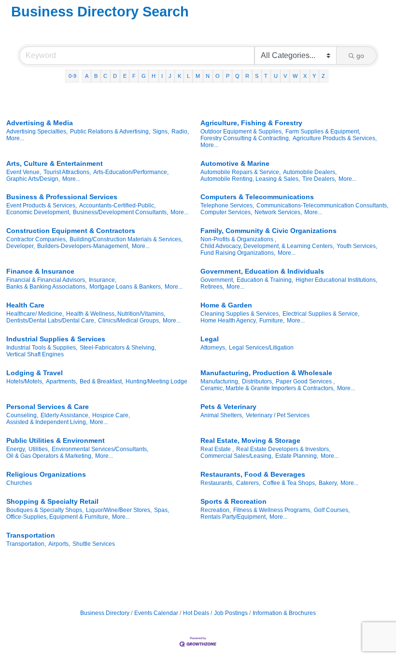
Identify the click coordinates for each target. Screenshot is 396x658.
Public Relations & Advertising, (110, 131)
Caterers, (248, 483)
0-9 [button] (72, 76)
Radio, (180, 131)
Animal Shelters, (221, 415)
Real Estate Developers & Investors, (283, 449)
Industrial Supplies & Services (55, 339)
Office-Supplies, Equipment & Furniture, (58, 516)
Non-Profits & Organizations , (238, 239)
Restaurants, (217, 483)
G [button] (143, 76)
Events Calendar (156, 613)
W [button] (295, 76)
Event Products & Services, (41, 205)
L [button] (188, 76)
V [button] (285, 76)
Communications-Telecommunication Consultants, (322, 205)
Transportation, (26, 544)
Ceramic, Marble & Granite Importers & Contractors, (267, 388)
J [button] (170, 76)
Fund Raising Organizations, (237, 252)
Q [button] (237, 76)
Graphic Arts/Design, (33, 178)
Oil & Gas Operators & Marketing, (49, 456)
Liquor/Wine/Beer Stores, (119, 510)
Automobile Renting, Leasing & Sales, (250, 178)
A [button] (86, 76)
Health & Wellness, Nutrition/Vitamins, (115, 313)
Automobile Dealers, (310, 172)
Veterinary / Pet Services (278, 415)
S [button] (256, 76)
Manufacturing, (220, 381)
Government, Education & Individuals (262, 271)
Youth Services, (357, 246)
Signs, (161, 131)
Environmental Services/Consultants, (100, 449)
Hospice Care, (111, 415)
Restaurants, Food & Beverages (252, 474)
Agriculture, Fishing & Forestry (251, 123)
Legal (209, 339)
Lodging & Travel (34, 373)
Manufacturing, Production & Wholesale (266, 373)
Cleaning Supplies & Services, (240, 313)
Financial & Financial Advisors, (46, 280)
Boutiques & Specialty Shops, (45, 510)
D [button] (115, 76)
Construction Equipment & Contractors (70, 230)
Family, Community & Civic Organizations (268, 230)
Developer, (20, 246)
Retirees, (212, 286)
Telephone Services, (227, 205)
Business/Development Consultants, (120, 212)
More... (15, 138)
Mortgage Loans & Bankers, (125, 286)
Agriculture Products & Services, (335, 138)
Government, (217, 280)
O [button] (217, 76)
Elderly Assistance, (65, 415)
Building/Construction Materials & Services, (126, 239)
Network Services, (278, 212)
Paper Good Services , (305, 381)
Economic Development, (38, 212)
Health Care (25, 305)
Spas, (161, 510)
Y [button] (314, 76)
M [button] (198, 76)
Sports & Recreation (233, 501)
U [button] (276, 76)
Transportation (30, 535)
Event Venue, (23, 172)
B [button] (96, 76)
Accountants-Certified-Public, (117, 205)
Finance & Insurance (40, 271)
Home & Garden (226, 305)
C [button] (105, 76)
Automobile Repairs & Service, (240, 172)
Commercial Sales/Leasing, (236, 456)
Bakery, (328, 483)
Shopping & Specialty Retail (52, 501)
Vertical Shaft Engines (35, 354)
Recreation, (215, 510)
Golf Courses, (332, 510)
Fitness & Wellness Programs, (272, 510)
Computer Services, (226, 212)
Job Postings (231, 613)
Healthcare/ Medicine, (35, 313)
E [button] (125, 76)
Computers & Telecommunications (257, 197)
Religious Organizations (46, 474)
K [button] (179, 76)
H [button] (154, 76)
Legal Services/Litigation (261, 347)
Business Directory (104, 613)
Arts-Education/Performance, (131, 172)
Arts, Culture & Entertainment (54, 163)
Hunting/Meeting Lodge (156, 381)
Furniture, (271, 320)
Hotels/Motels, (24, 381)
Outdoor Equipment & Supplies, (241, 131)
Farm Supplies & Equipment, (322, 131)
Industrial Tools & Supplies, (41, 347)
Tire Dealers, (319, 178)
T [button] (266, 76)
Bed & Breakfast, (101, 381)
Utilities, (38, 449)
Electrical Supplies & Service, (321, 313)
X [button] (305, 76)
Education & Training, (265, 280)
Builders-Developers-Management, (83, 246)
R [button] (247, 76)
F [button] (134, 76)
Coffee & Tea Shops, (289, 483)
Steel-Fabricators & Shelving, (118, 347)
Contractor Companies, (36, 239)
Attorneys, (213, 347)
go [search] (360, 55)
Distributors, (257, 381)
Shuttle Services (93, 544)
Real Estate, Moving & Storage (250, 440)
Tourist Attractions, (67, 172)
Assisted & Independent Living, (46, 422)
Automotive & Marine (234, 163)
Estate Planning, (296, 456)
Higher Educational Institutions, (336, 280)
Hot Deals (196, 613)
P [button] (227, 76)
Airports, (59, 544)
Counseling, (22, 415)
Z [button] (323, 76)
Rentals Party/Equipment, (233, 516)
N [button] (208, 76)
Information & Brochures (284, 613)
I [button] (162, 76)
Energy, (16, 449)
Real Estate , (217, 449)
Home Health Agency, (228, 320)
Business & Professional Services (61, 197)
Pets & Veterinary (228, 406)
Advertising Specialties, (37, 131)
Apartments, (61, 381)
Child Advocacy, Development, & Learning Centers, (267, 246)
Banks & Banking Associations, (46, 286)
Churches (19, 483)
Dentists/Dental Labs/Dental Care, (51, 320)
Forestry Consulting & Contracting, (245, 138)
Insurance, (102, 280)
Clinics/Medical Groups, (129, 320)
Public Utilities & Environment (55, 440)
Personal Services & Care (47, 406)
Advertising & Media (39, 123)
